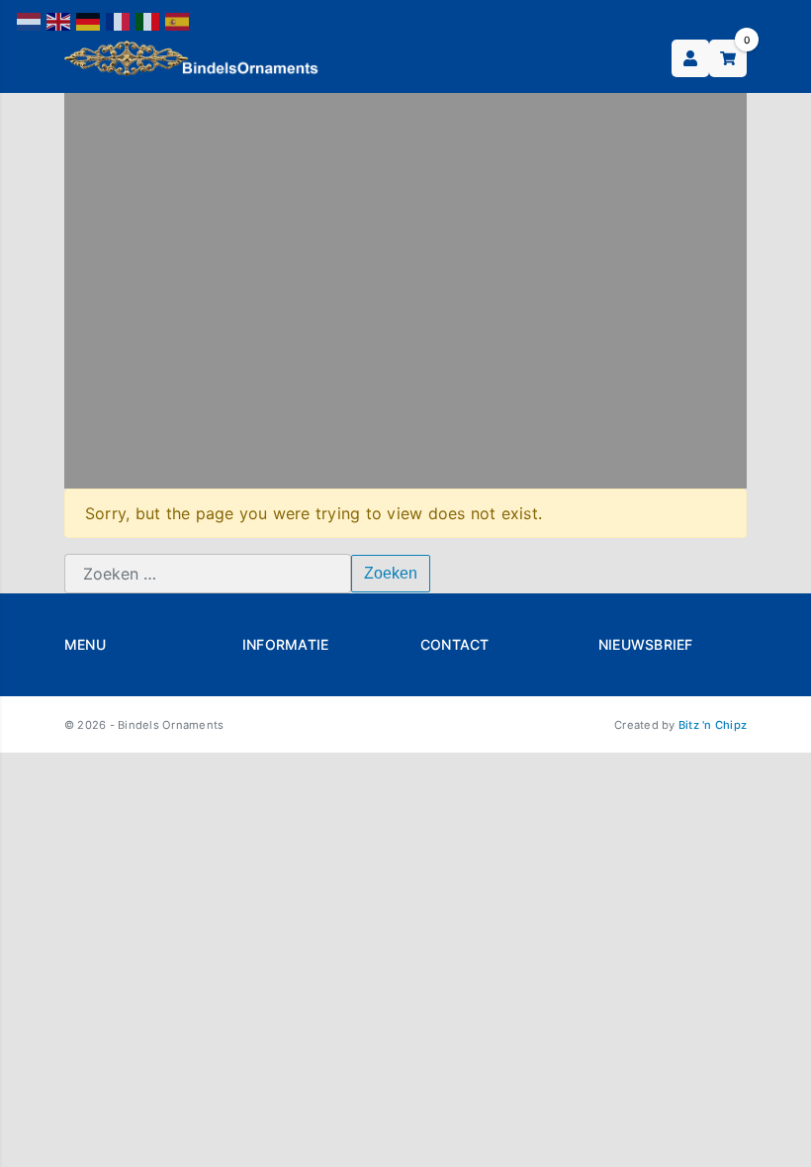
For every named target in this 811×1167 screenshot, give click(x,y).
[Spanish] (178, 20)
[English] (59, 20)
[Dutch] (30, 20)
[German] (89, 20)
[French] (119, 20)
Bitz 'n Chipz (712, 725)
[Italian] (148, 20)
